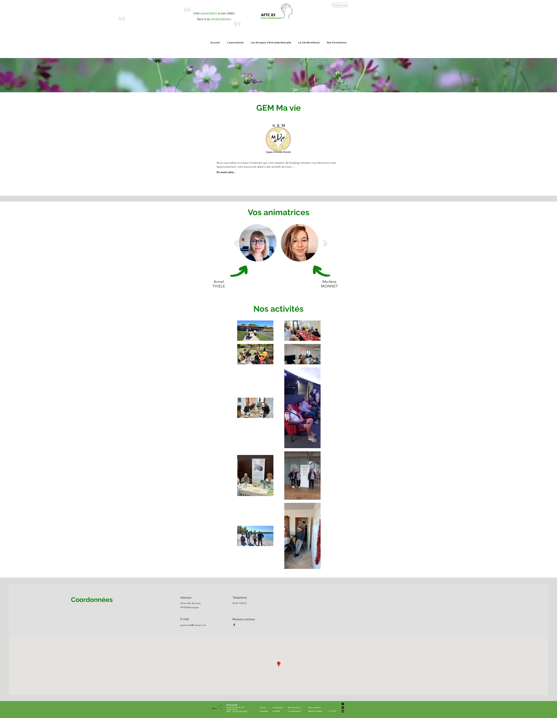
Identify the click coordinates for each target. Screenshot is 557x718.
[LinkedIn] (342, 711)
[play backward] (236, 243)
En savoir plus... (226, 172)
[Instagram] (342, 704)
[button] (257, 243)
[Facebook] (234, 624)
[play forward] (325, 243)
